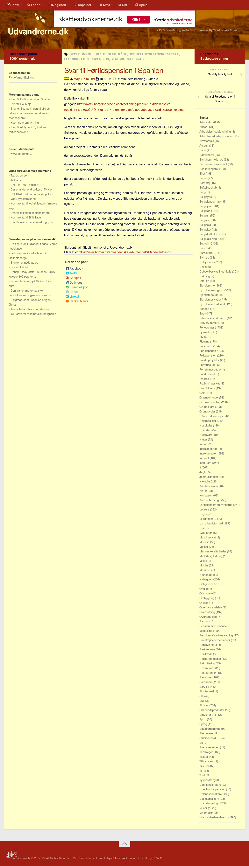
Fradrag (204, 379)
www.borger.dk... (21, 153)
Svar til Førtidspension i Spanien (31, 99)
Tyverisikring (207, 780)
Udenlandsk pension (212, 789)
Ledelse (204, 509)
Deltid (203, 267)
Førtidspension (209, 351)
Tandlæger (206, 752)
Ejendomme (207, 285)
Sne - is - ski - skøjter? (25, 185)
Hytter (203, 439)
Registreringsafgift (211, 658)
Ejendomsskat (208, 295)
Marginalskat (208, 537)
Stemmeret (206, 733)
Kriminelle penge (210, 500)
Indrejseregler (208, 453)
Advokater (206, 122)
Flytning (204, 341)
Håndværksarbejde (211, 416)
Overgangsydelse (211, 607)
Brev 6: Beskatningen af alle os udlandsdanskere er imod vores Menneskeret (29, 113)
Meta (106, 5)
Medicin (204, 542)
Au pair (204, 145)
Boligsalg (205, 225)
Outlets (204, 602)
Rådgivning (206, 644)
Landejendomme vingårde (216, 504)
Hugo (149, 858)
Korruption (206, 495)
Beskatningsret (209, 169)
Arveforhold (207, 141)
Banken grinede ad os (24, 262)
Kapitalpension (209, 486)
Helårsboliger (208, 421)
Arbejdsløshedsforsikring (215, 131)
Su (201, 742)
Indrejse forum (208, 449)
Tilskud (204, 766)
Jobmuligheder (209, 477)
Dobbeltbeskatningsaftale (215, 271)
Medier (204, 546)
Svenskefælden (209, 747)
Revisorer (206, 677)
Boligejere (206, 206)
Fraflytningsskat (209, 383)
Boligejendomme (210, 201)
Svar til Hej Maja (21, 104)
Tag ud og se (19, 175)
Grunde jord (207, 407)
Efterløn (204, 281)
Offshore (205, 593)
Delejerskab (207, 262)
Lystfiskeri (206, 532)
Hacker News (78, 301)
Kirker (203, 490)
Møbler (204, 565)
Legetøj (204, 514)
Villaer (203, 808)
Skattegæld (207, 691)
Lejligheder (206, 518)
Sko (202, 700)
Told (202, 775)
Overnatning (207, 612)
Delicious (75, 282)
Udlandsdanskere (211, 794)
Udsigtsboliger (208, 798)
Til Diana (16, 180)
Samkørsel (206, 682)
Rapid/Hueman (115, 858)
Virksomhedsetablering (214, 817)
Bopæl (203, 243)
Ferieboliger (207, 327)
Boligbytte (206, 197)
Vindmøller (206, 812)
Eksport (204, 309)
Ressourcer (207, 668)
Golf (202, 393)
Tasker (204, 756)
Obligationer (207, 584)
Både (203, 150)
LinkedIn (75, 296)
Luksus (204, 528)
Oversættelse (208, 616)
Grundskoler (207, 411)
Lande (35, 5)
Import (203, 444)
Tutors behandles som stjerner (30, 309)
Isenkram (205, 463)
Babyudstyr (207, 155)
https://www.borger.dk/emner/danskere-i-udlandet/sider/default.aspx (125, 252)
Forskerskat (207, 374)
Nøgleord (59, 5)
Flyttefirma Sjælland (21, 77)
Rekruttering (207, 663)
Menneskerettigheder (213, 551)
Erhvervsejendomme (213, 318)
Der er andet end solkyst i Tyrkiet (31, 189)
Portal (14, 5)
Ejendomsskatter (210, 299)
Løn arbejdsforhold (211, 523)
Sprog (203, 724)
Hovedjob (205, 430)
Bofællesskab (208, 187)
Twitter (73, 273)
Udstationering (208, 803)
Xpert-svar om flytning (25, 122)
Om (124, 5)
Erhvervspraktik (209, 323)
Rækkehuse (207, 649)
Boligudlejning (208, 239)
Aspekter (84, 5)
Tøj (201, 770)
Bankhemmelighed (211, 159)
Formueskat (207, 365)
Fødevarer (206, 346)
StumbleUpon (79, 287)
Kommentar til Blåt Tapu (26, 217)
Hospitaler (206, 425)
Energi (203, 313)
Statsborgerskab (210, 728)
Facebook (76, 268)
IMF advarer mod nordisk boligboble (33, 314)
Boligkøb (205, 211)
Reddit (74, 291)
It (200, 467)
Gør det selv (207, 388)
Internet (204, 458)
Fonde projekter (209, 360)
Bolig (202, 192)
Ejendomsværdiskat (212, 304)
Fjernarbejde (207, 332)
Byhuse (204, 257)
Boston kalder (19, 267)
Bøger (203, 178)
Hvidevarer (206, 435)
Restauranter (208, 672)
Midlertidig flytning (211, 556)
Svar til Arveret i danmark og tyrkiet (33, 222)
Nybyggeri (206, 579)
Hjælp (143, 5)
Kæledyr (205, 481)
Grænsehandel (209, 397)
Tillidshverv (207, 761)
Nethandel (206, 574)
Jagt (202, 472)
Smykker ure (208, 714)
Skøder (204, 705)
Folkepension (208, 355)
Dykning (205, 276)
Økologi (204, 588)
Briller (203, 248)
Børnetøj (205, 183)
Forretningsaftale (210, 369)
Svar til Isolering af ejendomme (30, 213)
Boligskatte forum (210, 234)
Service (204, 686)
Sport (203, 719)
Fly (201, 337)
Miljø (202, 560)
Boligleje (205, 220)
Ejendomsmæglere (211, 290)
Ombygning (207, 598)
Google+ (75, 277)
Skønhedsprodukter (212, 710)
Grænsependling (210, 402)
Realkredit (206, 654)
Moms (203, 570)
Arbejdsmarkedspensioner (216, 136)
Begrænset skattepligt (213, 164)
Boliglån (204, 215)
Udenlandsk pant (210, 784)
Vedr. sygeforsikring (23, 199)
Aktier (203, 127)
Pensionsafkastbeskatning (216, 635)
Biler (202, 173)
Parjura (204, 621)
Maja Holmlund (84, 79)
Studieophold (208, 738)
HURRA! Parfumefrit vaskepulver (32, 194)
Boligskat (205, 229)
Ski (201, 696)
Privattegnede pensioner (215, 640)
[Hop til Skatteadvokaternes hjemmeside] (124, 29)
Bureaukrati (207, 253)
